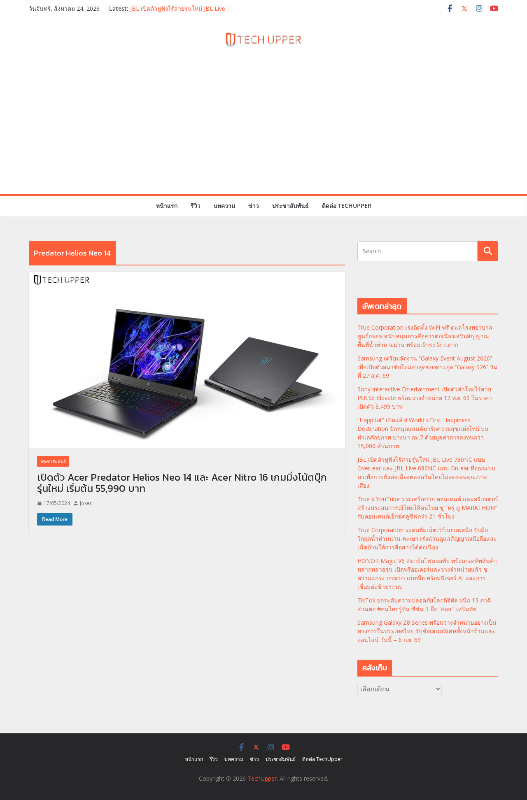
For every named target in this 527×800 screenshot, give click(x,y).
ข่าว (253, 205)
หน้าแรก (166, 205)
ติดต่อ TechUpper (346, 205)
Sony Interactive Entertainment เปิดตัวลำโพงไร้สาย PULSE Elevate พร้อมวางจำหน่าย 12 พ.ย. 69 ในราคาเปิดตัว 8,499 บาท (424, 397)
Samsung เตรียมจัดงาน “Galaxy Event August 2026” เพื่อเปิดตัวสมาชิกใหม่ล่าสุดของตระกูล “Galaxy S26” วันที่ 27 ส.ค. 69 (427, 366)
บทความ (224, 205)
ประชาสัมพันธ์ (290, 205)
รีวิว (196, 205)
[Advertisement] (263, 132)
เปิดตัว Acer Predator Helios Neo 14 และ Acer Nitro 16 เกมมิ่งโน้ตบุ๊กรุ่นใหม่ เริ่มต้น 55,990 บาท (182, 482)
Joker (86, 503)
